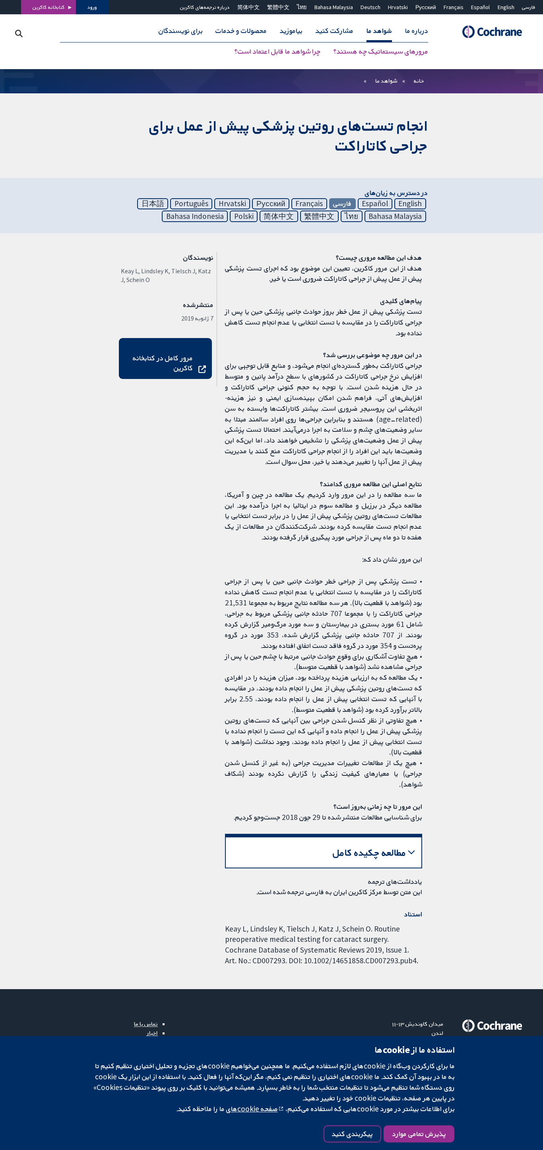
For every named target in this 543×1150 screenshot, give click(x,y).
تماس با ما (146, 1024)
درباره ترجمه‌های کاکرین (205, 7)
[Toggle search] (19, 33)
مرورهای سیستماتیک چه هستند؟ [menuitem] (381, 51)
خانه (419, 81)
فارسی (528, 7)
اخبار (152, 1033)
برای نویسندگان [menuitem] (181, 31)
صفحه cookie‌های (252, 1108)
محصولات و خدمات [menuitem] (241, 31)
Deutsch (370, 7)
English (506, 7)
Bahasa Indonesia (195, 216)
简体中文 (248, 7)
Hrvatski (398, 7)
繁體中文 (278, 7)
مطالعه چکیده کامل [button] (369, 852)
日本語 (153, 203)
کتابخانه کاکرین (49, 7)
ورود (92, 7)
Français (453, 7)
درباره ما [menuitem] (416, 31)
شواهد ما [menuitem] (379, 31)
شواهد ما (386, 81)
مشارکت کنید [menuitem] (334, 31)
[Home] (488, 32)
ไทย (301, 7)
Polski (244, 216)
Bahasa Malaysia (333, 7)
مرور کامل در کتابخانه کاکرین (162, 363)
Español (480, 7)
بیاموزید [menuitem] (291, 31)
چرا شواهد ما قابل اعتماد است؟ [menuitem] (277, 51)
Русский (425, 7)
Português (191, 203)
